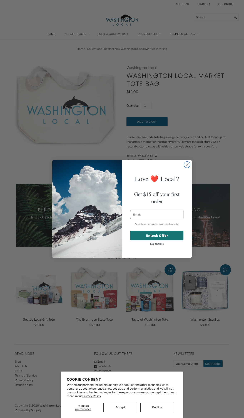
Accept (120, 407)
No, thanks (157, 244)
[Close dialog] (187, 165)
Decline (157, 407)
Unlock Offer (157, 235)
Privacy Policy (91, 396)
